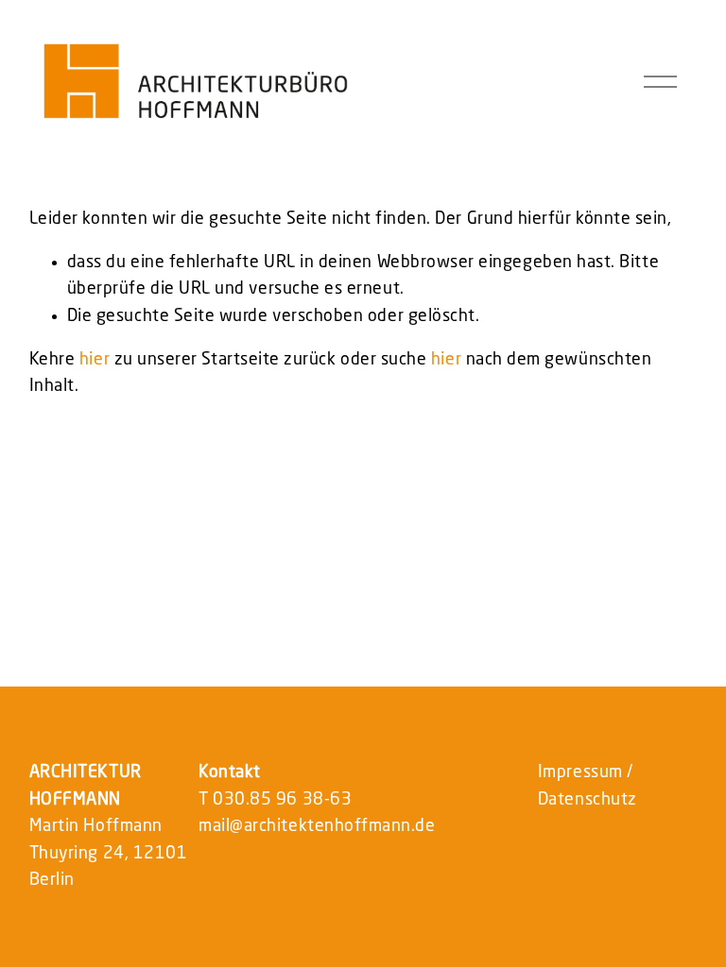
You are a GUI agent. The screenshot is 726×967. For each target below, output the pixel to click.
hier (94, 359)
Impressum (580, 772)
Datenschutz (587, 799)
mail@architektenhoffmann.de (317, 826)
